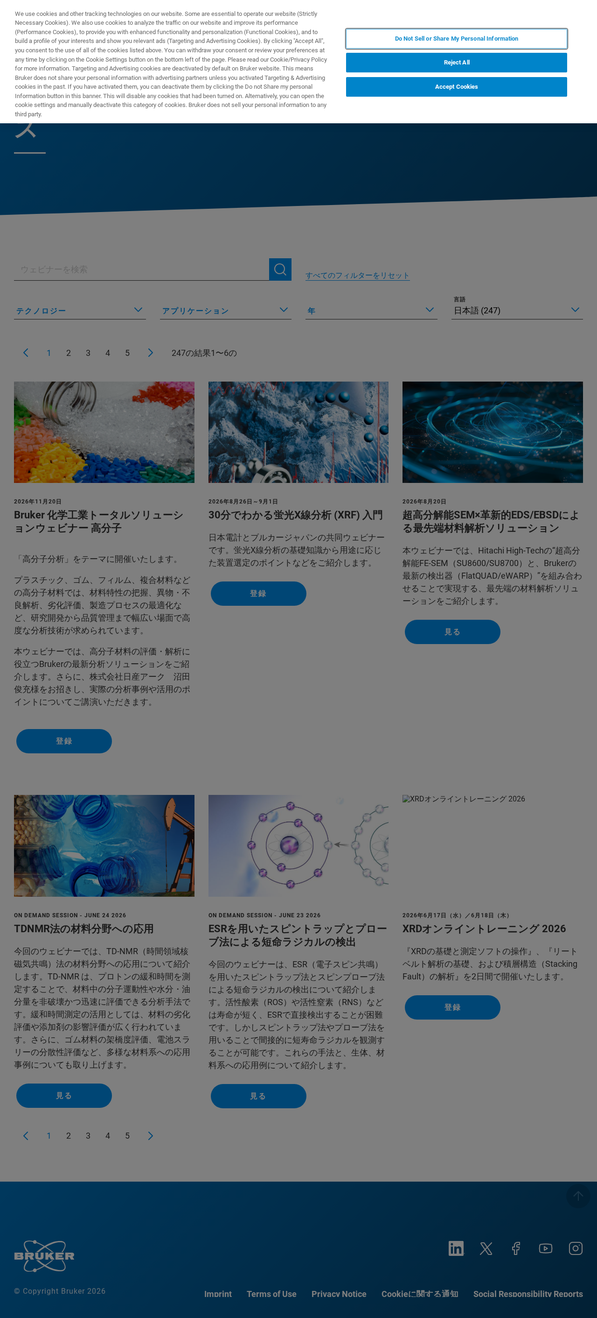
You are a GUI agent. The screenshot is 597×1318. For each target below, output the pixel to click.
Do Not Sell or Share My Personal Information (457, 38)
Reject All (457, 62)
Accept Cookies (457, 86)
